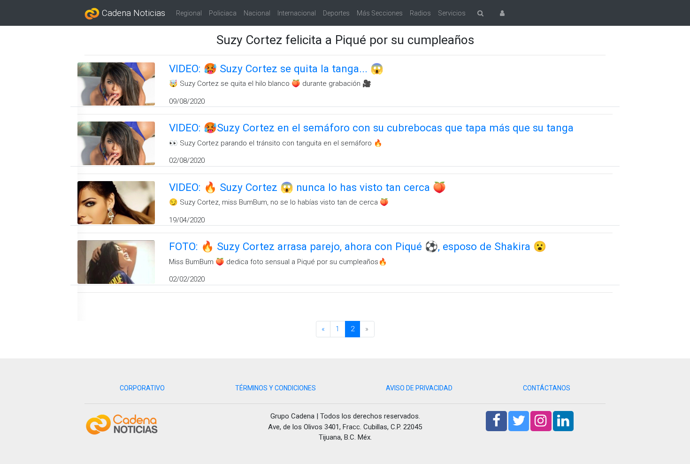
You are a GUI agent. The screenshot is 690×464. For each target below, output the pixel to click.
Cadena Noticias (132, 13)
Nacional (257, 13)
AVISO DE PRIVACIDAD (419, 388)
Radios (420, 13)
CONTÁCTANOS (546, 388)
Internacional (296, 13)
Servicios (452, 13)
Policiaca (223, 13)
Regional (189, 13)
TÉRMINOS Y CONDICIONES (275, 388)
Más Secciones (380, 13)
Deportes (336, 13)
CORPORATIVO (142, 388)
